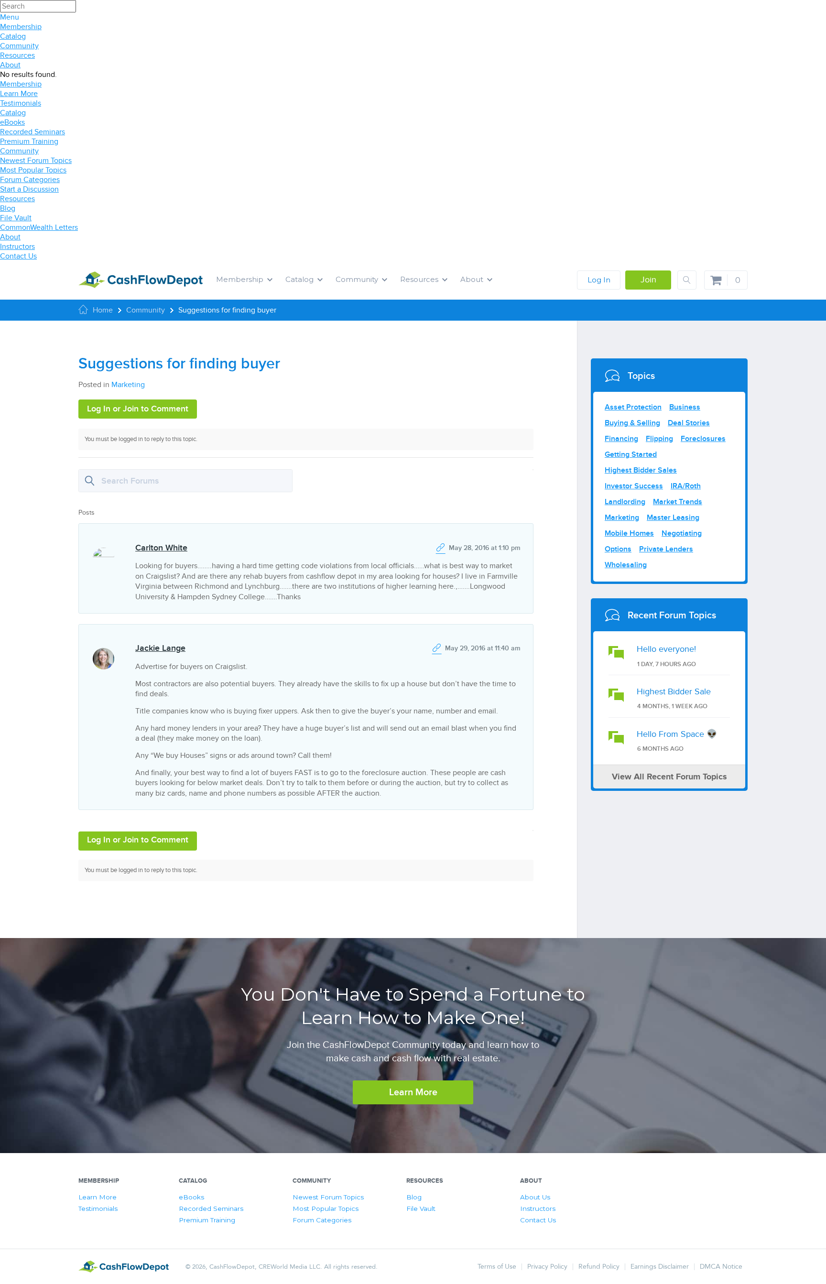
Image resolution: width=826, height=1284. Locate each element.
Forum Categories (30, 179)
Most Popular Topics (33, 170)
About (10, 65)
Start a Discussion (29, 189)
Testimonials (20, 103)
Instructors (17, 246)
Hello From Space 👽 (677, 734)
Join (648, 280)
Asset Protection (633, 407)
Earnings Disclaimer (659, 1266)
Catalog (13, 36)
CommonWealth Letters (39, 227)
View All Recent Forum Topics (669, 777)
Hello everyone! (666, 649)
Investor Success (634, 486)
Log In (598, 279)
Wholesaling (626, 565)
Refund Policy (599, 1266)
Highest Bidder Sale (674, 692)
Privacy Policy (547, 1266)
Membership (21, 27)
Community (19, 46)
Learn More (19, 93)
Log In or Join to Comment (137, 409)
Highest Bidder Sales (641, 470)
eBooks (12, 122)
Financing (621, 438)
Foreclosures (703, 438)
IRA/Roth (686, 486)
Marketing (128, 384)
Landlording (625, 502)
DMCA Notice (721, 1266)
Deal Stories (689, 423)
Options (618, 549)
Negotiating (682, 533)
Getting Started (631, 454)
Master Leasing (673, 517)
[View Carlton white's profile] (103, 550)
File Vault (16, 218)
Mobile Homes (629, 533)
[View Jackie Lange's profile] (103, 650)
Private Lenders (666, 549)
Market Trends (677, 502)
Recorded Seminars (32, 132)
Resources (17, 55)
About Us (535, 1197)
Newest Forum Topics (36, 160)
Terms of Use (497, 1266)
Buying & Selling (632, 423)
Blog (7, 208)
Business (684, 407)
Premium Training (29, 141)
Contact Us (18, 256)
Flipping (659, 438)
